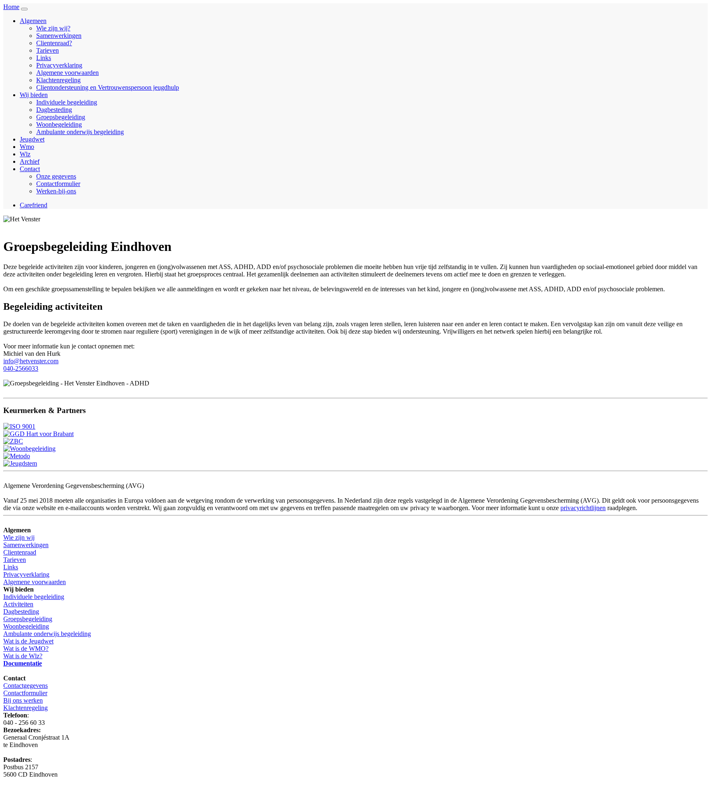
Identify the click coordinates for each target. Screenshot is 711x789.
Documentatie (22, 663)
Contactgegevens (25, 685)
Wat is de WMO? (26, 648)
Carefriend (33, 205)
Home (11, 6)
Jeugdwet (32, 139)
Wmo (27, 146)
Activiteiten (18, 604)
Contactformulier (58, 183)
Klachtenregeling (58, 80)
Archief (30, 161)
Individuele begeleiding (66, 102)
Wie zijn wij (19, 537)
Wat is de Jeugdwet (28, 641)
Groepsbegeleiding (60, 117)
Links (43, 57)
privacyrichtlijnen (583, 507)
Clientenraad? (54, 42)
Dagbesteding (54, 109)
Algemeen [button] (33, 20)
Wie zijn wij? (53, 28)
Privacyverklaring (59, 65)
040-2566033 (20, 368)
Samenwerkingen (58, 35)
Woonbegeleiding (59, 124)
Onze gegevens (56, 176)
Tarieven (47, 50)
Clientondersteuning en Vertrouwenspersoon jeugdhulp (107, 87)
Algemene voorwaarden (67, 72)
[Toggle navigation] (24, 9)
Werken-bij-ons (56, 191)
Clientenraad (19, 552)
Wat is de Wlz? (22, 655)
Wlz (25, 154)
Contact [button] (30, 168)
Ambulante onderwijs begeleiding (80, 131)
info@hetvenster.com (30, 360)
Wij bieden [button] (34, 94)
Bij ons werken (23, 700)
